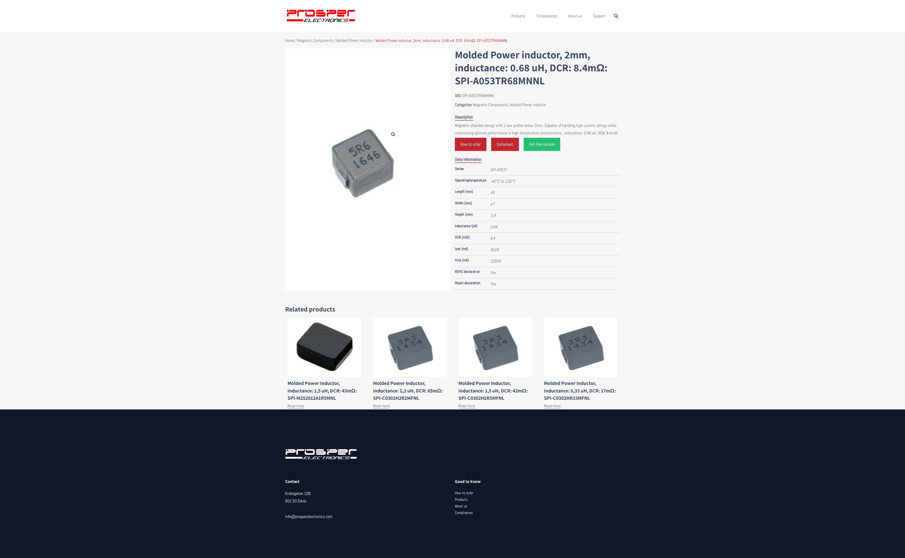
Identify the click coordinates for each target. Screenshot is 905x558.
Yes (493, 272)
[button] (616, 16)
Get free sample (542, 144)
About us (575, 16)
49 (492, 192)
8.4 (492, 238)
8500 (494, 249)
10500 (495, 261)
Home (289, 40)
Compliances (547, 16)
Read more (296, 405)
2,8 (492, 215)
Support (599, 16)
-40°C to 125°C (502, 181)
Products (518, 16)
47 (492, 204)
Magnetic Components (315, 40)
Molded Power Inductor (354, 40)
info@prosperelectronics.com (309, 516)
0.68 (493, 227)
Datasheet (505, 144)
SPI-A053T (498, 169)
